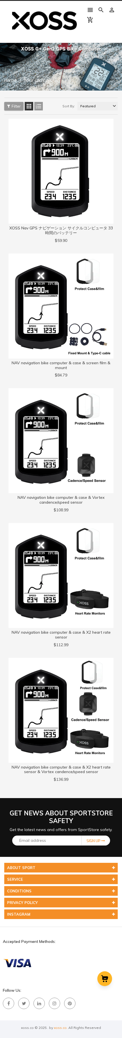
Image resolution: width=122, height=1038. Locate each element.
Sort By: (68, 106)
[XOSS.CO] (17, 962)
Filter (16, 106)
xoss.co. (61, 1028)
